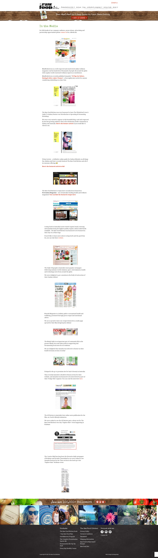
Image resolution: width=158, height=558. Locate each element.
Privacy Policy (84, 531)
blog (84, 7)
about (115, 7)
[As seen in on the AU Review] (65, 440)
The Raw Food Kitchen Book (68, 531)
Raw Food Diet (84, 546)
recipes (78, 7)
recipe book (107, 7)
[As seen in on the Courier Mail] (65, 480)
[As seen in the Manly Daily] (65, 360)
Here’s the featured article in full (53, 166)
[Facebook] (97, 502)
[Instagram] (100, 502)
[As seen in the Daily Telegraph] (65, 295)
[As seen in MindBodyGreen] (65, 50)
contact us (64, 32)
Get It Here (79, 18)
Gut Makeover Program (67, 536)
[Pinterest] (103, 502)
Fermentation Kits (67, 7)
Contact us (114, 3)
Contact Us (104, 535)
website (60, 238)
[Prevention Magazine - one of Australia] (65, 210)
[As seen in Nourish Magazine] (65, 331)
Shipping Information (87, 539)
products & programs (94, 7)
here (81, 379)
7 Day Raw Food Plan (66, 534)
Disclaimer (83, 536)
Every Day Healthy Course (68, 548)
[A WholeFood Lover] (65, 96)
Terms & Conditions (86, 534)
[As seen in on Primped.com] (65, 396)
